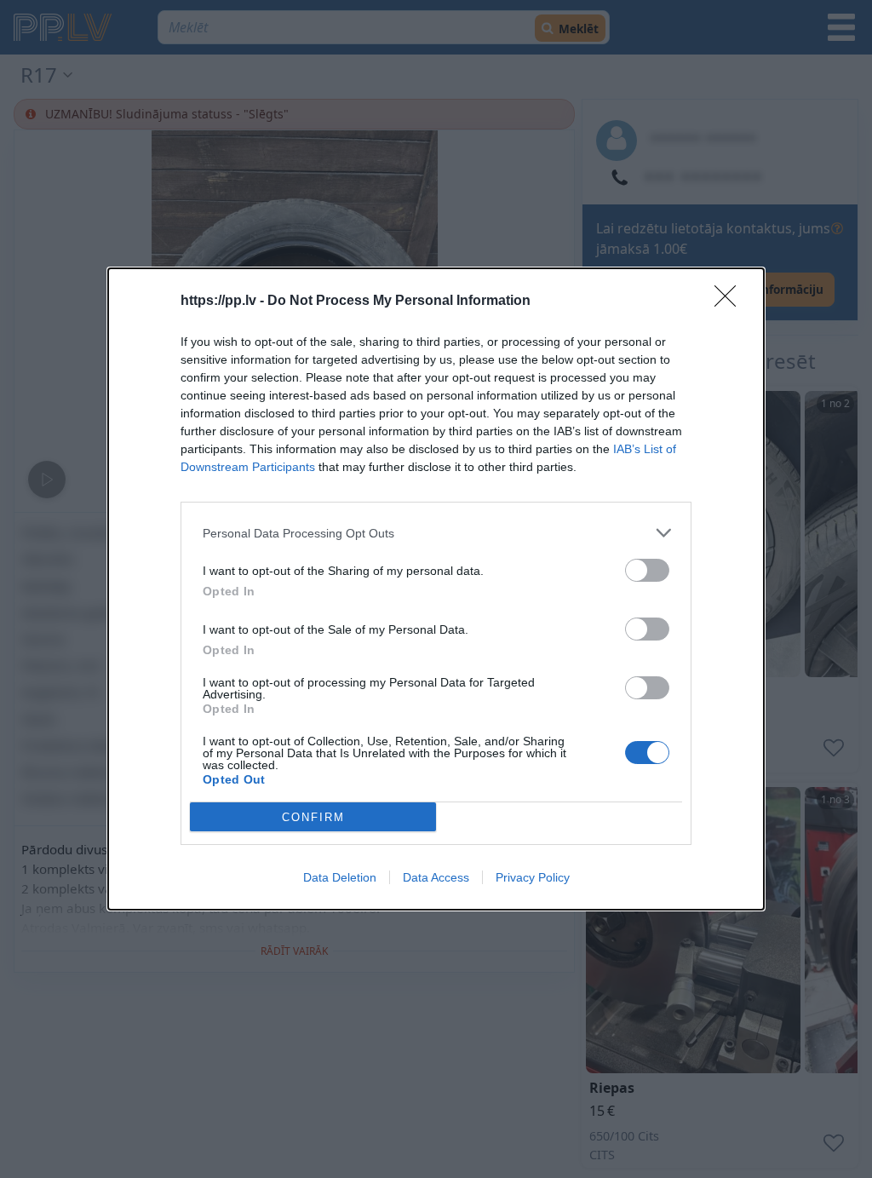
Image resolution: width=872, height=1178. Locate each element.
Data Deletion (339, 877)
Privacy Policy (533, 877)
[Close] (730, 301)
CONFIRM (313, 817)
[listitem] (436, 533)
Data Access (436, 877)
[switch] (647, 570)
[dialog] (436, 589)
